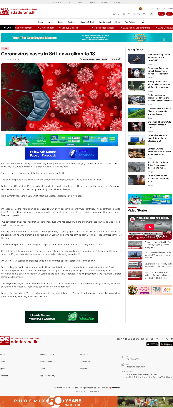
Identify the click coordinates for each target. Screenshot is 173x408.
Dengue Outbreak (60, 27)
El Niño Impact (37, 27)
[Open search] (143, 21)
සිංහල (161, 14)
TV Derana (56, 2)
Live (8, 27)
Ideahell (118, 2)
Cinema (80, 2)
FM (68, 2)
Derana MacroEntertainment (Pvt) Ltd (149, 375)
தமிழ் (169, 14)
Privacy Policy (79, 391)
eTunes (105, 2)
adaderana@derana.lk (135, 367)
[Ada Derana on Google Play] (166, 344)
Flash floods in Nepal (95, 27)
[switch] (151, 14)
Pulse (92, 2)
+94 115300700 (132, 359)
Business (4, 375)
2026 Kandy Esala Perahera (127, 27)
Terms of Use (94, 391)
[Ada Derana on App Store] (152, 344)
